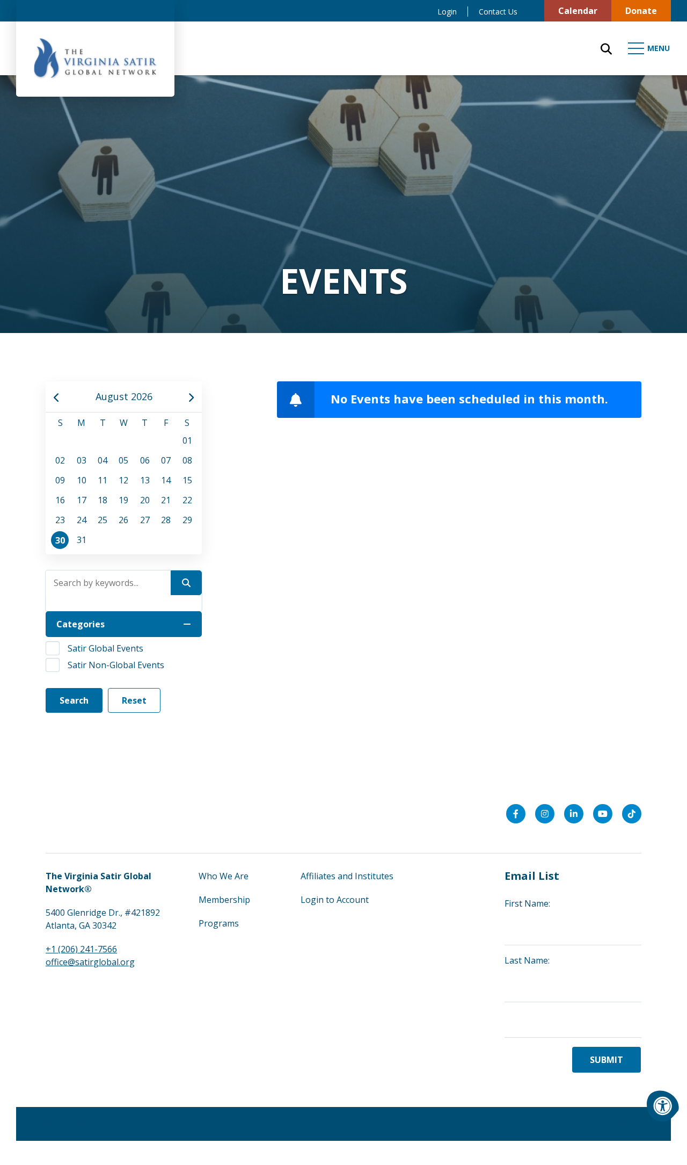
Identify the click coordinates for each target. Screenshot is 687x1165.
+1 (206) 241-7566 (81, 949)
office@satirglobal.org (90, 962)
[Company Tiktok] (631, 813)
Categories (80, 624)
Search (74, 700)
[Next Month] (191, 396)
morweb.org (620, 1124)
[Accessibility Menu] (663, 1106)
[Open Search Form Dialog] (606, 48)
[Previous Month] (57, 396)
